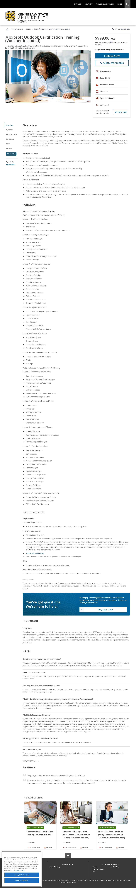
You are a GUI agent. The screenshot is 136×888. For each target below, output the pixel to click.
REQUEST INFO (121, 112)
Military (94, 867)
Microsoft (28, 29)
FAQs (8, 144)
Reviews (9, 148)
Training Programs (17, 29)
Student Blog (115, 867)
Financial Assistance (98, 869)
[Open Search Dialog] (127, 4)
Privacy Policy (71, 883)
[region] (22, 869)
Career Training (55, 867)
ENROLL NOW (112, 55)
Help (93, 872)
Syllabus (9, 130)
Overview (9, 125)
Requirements (11, 134)
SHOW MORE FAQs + (31, 761)
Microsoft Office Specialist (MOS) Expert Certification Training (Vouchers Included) (111, 834)
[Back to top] (68, 864)
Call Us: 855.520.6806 (121, 29)
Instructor (10, 139)
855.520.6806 (10, 164)
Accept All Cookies (22, 875)
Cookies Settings (21, 880)
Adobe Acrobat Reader (35, 553)
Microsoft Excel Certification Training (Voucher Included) (40, 833)
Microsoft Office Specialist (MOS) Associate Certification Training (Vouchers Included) (76, 834)
